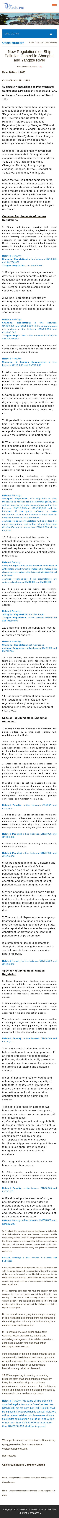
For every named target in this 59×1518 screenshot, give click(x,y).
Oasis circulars (51, 43)
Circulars (39, 43)
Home (31, 43)
